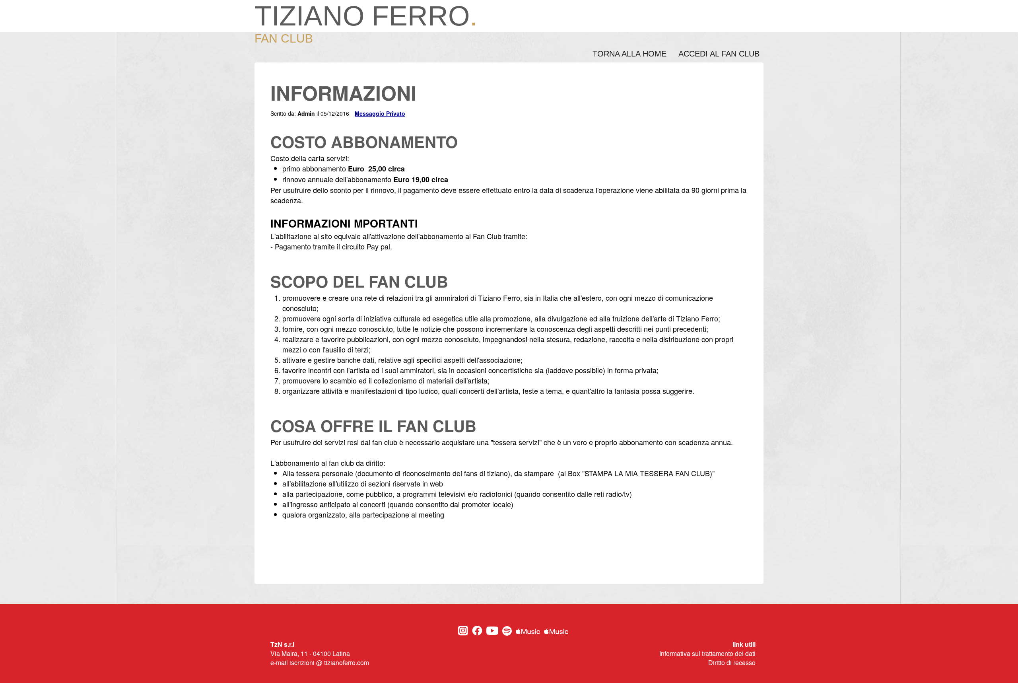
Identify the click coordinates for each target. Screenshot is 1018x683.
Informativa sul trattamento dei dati (707, 653)
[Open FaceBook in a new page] (477, 633)
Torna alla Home (629, 53)
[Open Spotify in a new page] (507, 633)
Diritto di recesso (732, 662)
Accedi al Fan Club (719, 53)
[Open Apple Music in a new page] (528, 632)
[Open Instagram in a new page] (463, 633)
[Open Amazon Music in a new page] (556, 632)
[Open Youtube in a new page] (492, 632)
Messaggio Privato (380, 113)
